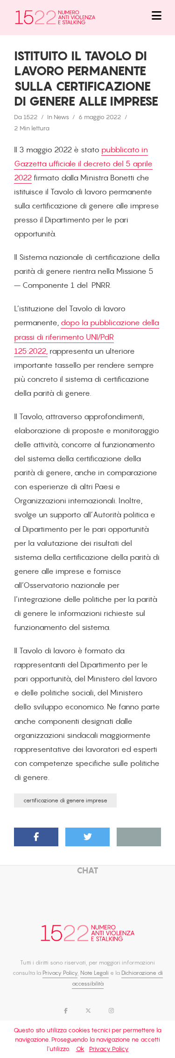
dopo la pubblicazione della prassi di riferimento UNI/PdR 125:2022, (86, 336)
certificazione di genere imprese (65, 800)
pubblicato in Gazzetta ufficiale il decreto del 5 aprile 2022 (83, 163)
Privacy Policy (59, 972)
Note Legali (94, 972)
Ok (80, 1048)
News (61, 117)
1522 (30, 117)
